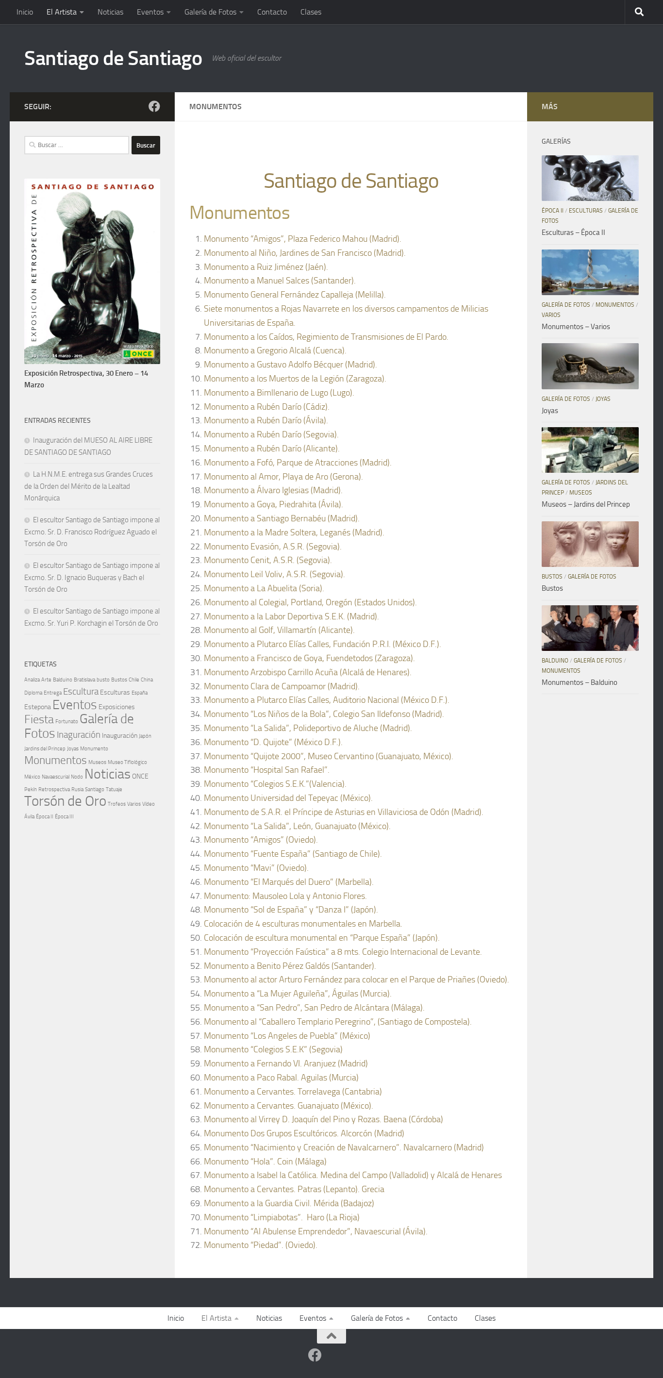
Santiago (94, 789)
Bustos (119, 680)
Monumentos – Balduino (579, 682)
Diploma (33, 693)
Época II (44, 817)
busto (103, 680)
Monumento (94, 749)
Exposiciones (117, 707)
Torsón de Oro (65, 801)
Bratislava (84, 680)
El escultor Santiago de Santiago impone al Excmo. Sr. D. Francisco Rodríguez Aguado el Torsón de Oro (92, 531)
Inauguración (119, 735)
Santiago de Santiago (113, 58)
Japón (145, 736)
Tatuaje (114, 789)
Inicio (25, 12)
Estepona (37, 707)
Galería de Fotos (210, 12)
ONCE (140, 776)
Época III (64, 817)
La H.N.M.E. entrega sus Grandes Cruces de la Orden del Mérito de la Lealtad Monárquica (88, 486)
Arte (46, 680)
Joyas (73, 749)
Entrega (53, 693)
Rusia (77, 789)
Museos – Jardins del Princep (586, 504)
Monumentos (55, 760)
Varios (134, 804)
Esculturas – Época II (573, 232)
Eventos (150, 12)
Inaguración (78, 734)
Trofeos (117, 804)
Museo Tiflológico (127, 762)
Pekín (30, 789)
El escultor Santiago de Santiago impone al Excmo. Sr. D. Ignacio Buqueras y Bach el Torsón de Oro (92, 577)
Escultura (81, 691)
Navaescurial (55, 777)
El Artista (62, 12)
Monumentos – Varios (576, 326)
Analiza (32, 680)
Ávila (29, 817)
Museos (97, 762)
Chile (134, 680)
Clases (310, 12)
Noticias (110, 12)
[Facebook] (154, 106)
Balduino (62, 680)
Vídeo (148, 804)
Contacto (272, 12)
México (32, 777)
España (140, 693)
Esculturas (115, 692)
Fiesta (39, 719)
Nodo (77, 777)
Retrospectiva (54, 789)
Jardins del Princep (45, 749)
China (147, 680)
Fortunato (66, 721)
